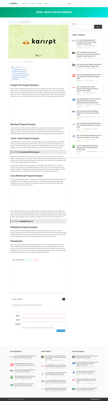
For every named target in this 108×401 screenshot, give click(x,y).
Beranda (10, 399)
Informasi (15, 22)
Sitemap (18, 399)
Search (74, 24)
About (14, 399)
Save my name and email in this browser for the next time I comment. (38, 327)
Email (18, 320)
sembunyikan (18, 67)
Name (18, 316)
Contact (22, 399)
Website (17, 324)
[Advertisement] (38, 109)
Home (9, 22)
